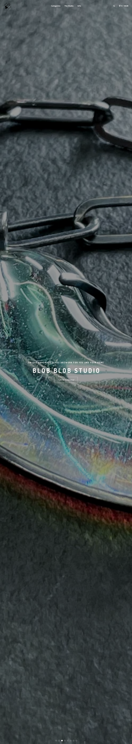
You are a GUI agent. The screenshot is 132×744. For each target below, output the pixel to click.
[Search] (114, 6)
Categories (55, 6)
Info (79, 6)
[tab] (56, 740)
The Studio (68, 6)
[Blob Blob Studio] (7, 6)
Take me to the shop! (66, 380)
